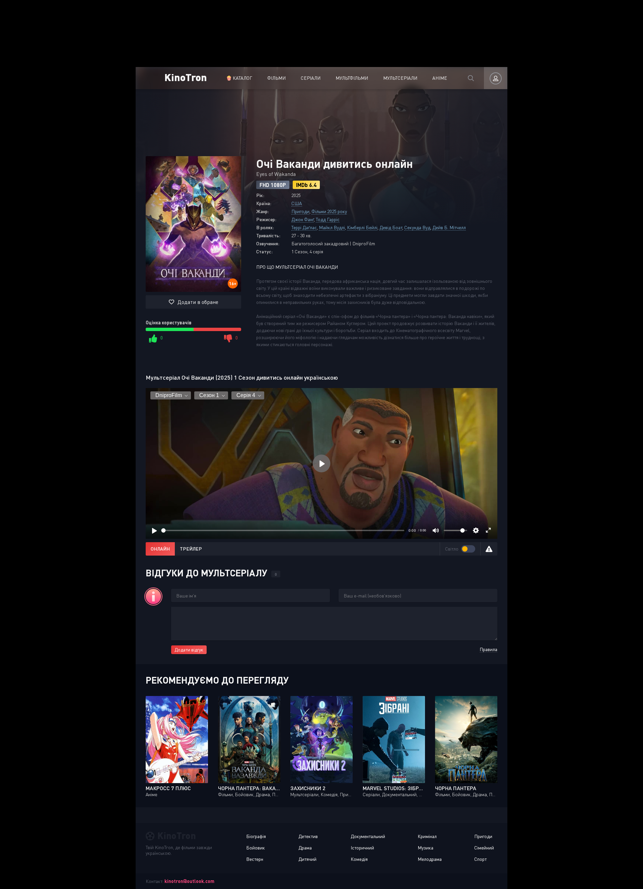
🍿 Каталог (239, 78)
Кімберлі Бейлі (362, 227)
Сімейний (484, 847)
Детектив (308, 836)
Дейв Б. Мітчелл (449, 227)
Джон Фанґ (302, 219)
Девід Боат (390, 227)
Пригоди (300, 211)
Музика (425, 847)
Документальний (368, 836)
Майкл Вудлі (332, 227)
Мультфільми (352, 78)
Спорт (480, 859)
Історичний (362, 847)
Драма (305, 847)
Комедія (359, 859)
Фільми (276, 78)
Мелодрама (430, 859)
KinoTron (185, 77)
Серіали (310, 78)
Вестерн (254, 859)
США (296, 203)
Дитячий (307, 859)
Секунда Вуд (417, 227)
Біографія (256, 836)
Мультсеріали (400, 78)
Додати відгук (188, 649)
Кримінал (427, 836)
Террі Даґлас (304, 227)
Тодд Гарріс (328, 219)
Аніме (439, 78)
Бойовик (255, 847)
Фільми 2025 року (329, 211)
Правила (488, 649)
